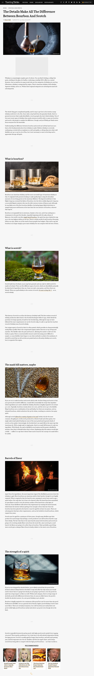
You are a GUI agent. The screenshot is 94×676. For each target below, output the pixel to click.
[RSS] (79, 2)
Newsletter (87, 2)
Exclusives (39, 2)
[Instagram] (74, 2)
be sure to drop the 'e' (45, 290)
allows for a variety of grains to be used (26, 416)
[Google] (77, 2)
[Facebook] (61, 2)
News (31, 2)
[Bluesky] (71, 2)
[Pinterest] (69, 2)
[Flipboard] (66, 2)
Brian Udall (8, 20)
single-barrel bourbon (30, 217)
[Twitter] (63, 2)
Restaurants (49, 2)
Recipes (25, 2)
